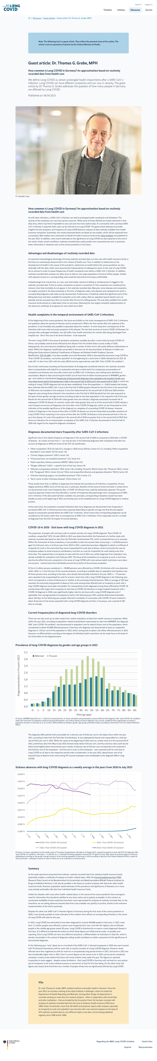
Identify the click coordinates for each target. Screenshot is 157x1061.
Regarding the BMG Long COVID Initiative (115, 1041)
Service (149, 10)
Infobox (121, 10)
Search (137, 4)
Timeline (107, 10)
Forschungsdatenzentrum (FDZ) (107, 877)
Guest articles (49, 18)
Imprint (127, 1047)
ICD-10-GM (45, 355)
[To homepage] (29, 18)
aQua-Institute (107, 235)
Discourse (135, 10)
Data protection (145, 1047)
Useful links (147, 1041)
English (148, 4)
